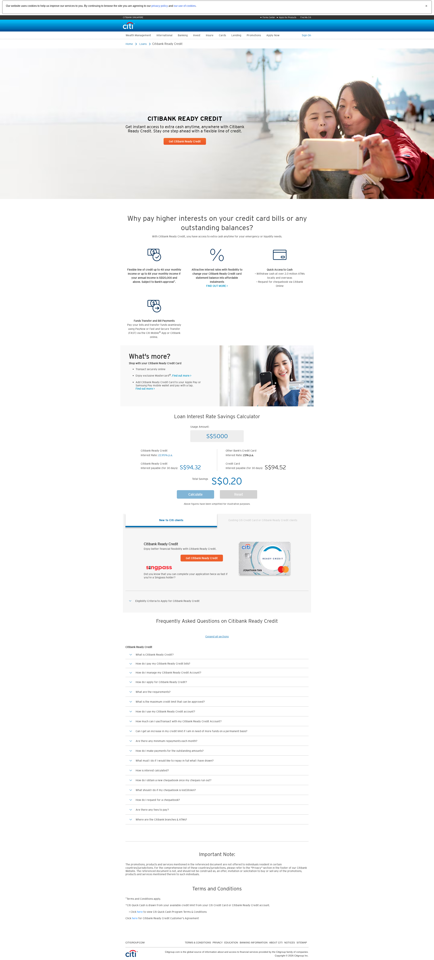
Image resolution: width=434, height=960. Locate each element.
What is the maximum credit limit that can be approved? (170, 701)
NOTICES (289, 942)
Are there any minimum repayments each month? (166, 740)
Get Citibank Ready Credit (185, 141)
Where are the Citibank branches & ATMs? (161, 819)
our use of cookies (185, 5)
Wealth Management (138, 35)
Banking (183, 35)
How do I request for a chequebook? (158, 799)
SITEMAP (302, 942)
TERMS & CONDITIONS (198, 942)
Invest (196, 35)
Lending (236, 35)
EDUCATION (231, 942)
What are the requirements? (153, 691)
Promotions (254, 35)
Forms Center (269, 17)
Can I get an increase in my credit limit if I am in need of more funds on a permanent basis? (191, 731)
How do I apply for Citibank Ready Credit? (161, 682)
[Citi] (129, 25)
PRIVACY (218, 942)
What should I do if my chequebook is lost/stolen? (166, 790)
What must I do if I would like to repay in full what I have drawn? (175, 760)
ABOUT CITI (276, 942)
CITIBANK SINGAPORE (133, 17)
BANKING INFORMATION (254, 942)
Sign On (306, 35)
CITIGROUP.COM (135, 942)
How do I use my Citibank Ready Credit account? (165, 711)
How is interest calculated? (152, 770)
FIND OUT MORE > (217, 285)
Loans (143, 43)
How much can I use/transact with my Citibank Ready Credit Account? (179, 721)
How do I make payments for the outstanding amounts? (170, 750)
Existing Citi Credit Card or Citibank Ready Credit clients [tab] (263, 520)
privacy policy (159, 5)
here (140, 911)
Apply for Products (287, 17)
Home (129, 43)
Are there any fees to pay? (152, 809)
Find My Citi (305, 17)
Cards (222, 35)
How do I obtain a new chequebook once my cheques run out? (173, 780)
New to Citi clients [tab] (171, 520)
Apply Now (273, 35)
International (164, 35)
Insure (209, 35)
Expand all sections (217, 636)
